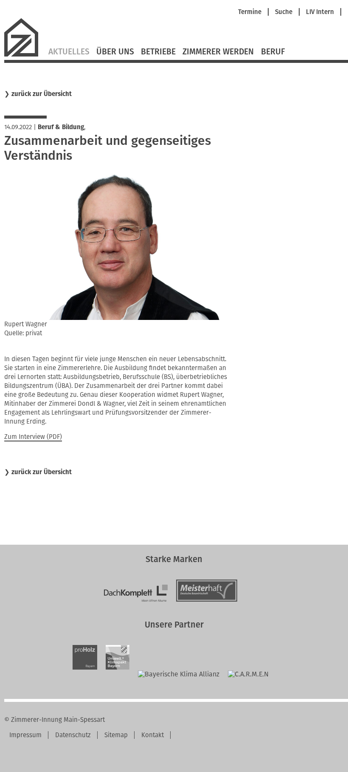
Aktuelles (69, 52)
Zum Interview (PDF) (33, 437)
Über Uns (115, 52)
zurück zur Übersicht (41, 94)
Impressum (25, 735)
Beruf (273, 52)
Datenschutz (73, 735)
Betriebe (158, 52)
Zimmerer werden (218, 52)
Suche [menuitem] (283, 12)
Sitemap (116, 735)
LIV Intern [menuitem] (320, 12)
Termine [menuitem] (249, 12)
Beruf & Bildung (61, 127)
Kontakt (152, 735)
